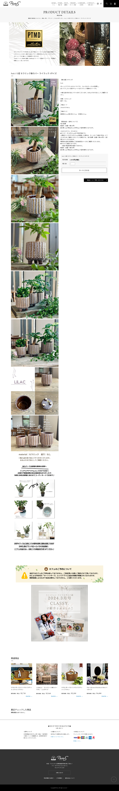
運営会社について (70, 778)
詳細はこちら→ (77, 741)
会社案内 (81, 3)
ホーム (54, 3)
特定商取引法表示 (48, 778)
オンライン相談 (73, 3)
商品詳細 (28, 696)
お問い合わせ (90, 3)
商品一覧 (60, 3)
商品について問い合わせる (95, 180)
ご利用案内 (59, 778)
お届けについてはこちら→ (57, 736)
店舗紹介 (66, 3)
